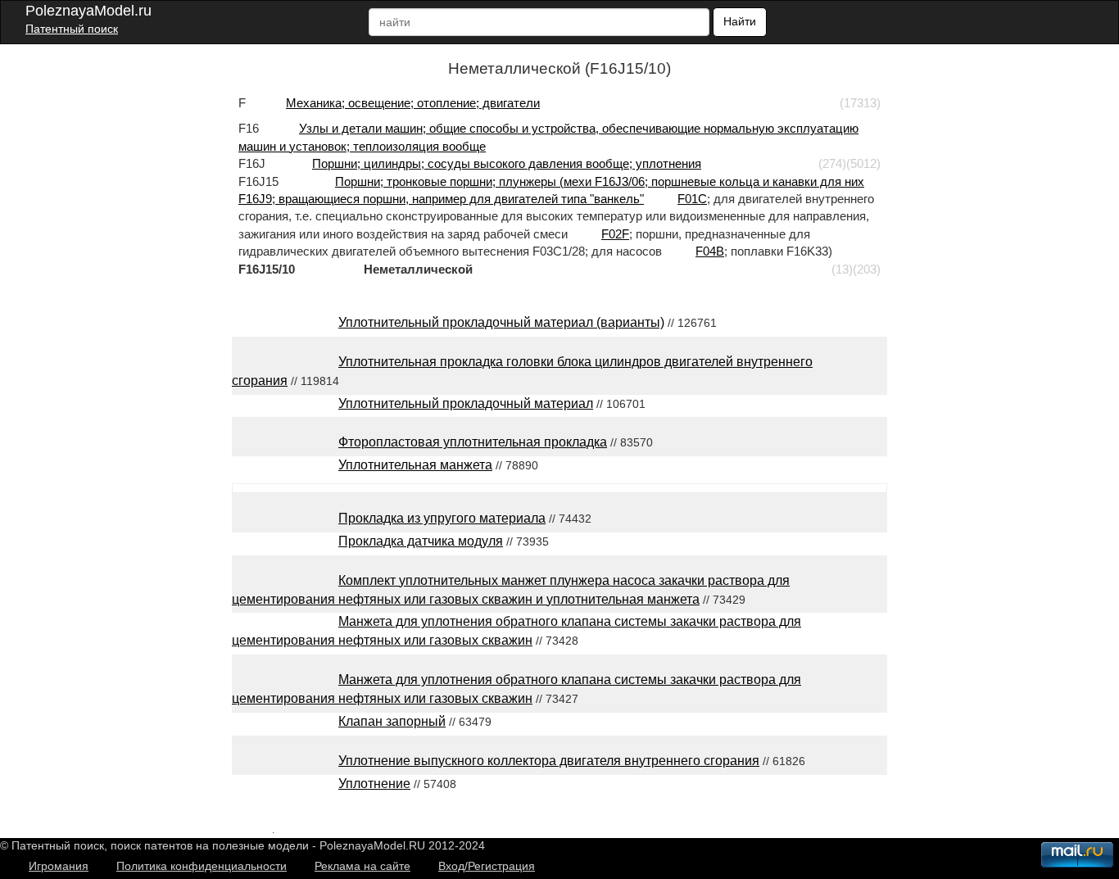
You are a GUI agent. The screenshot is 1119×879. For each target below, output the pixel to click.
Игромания (58, 865)
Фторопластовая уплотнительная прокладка (472, 442)
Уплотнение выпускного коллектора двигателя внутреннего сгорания (548, 761)
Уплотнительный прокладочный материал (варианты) (501, 322)
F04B (709, 251)
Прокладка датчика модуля (420, 541)
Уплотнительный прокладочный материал (465, 403)
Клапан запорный (392, 721)
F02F (615, 234)
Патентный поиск (71, 28)
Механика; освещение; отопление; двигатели (413, 103)
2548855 (252, 829)
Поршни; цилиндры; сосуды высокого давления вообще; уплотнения (506, 163)
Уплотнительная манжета (415, 465)
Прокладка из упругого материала (442, 518)
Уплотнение (374, 784)
